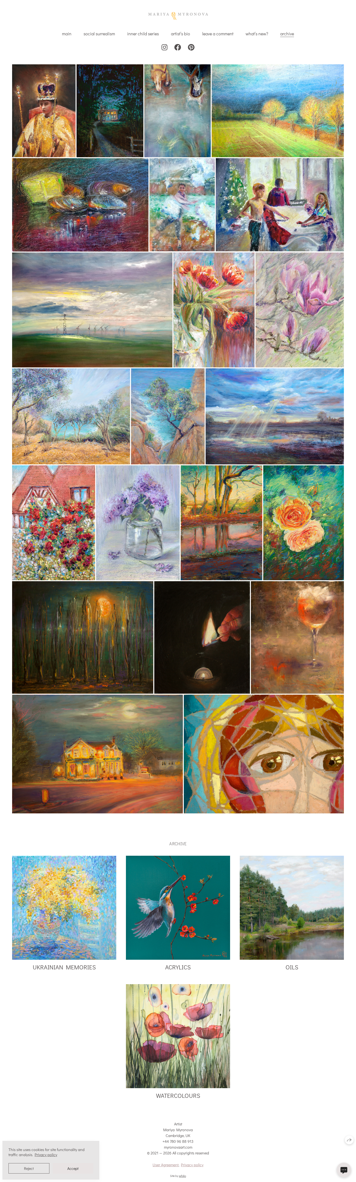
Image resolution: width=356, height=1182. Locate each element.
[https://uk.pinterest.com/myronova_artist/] (191, 47)
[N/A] (303, 522)
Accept (72, 1168)
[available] (53, 522)
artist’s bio (180, 34)
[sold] (214, 310)
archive (287, 34)
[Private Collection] (177, 110)
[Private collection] (182, 205)
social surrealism (99, 34)
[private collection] (264, 754)
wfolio (182, 1176)
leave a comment (217, 34)
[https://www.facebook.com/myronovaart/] (177, 47)
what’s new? (257, 34)
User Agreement (165, 1164)
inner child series (143, 34)
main (66, 34)
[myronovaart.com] (178, 16)
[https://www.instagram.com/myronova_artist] (165, 47)
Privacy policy (192, 1164)
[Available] (110, 110)
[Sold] (44, 110)
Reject (29, 1168)
